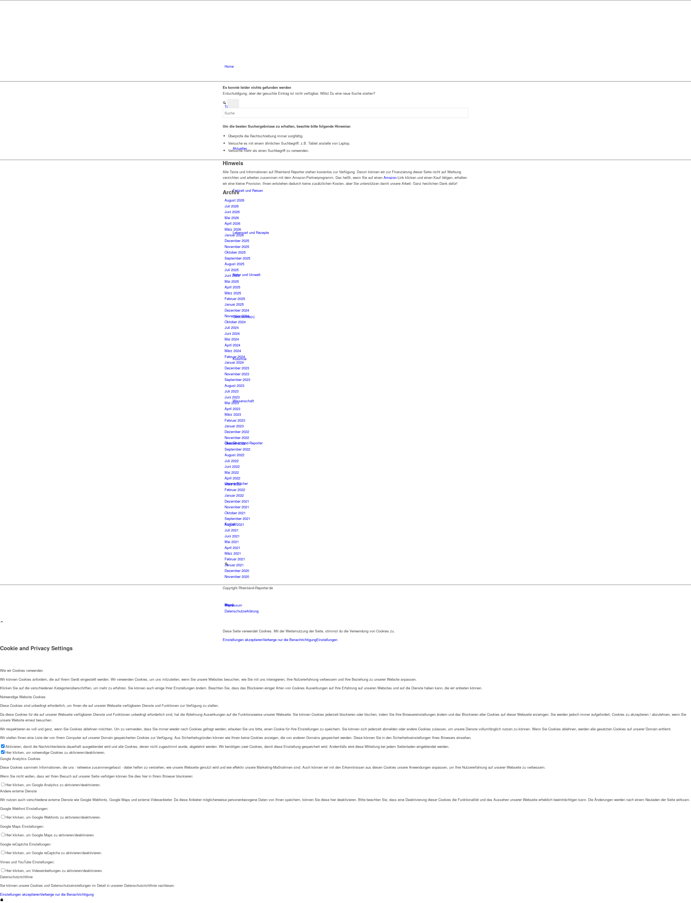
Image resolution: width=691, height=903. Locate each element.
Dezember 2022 (237, 431)
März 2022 (233, 483)
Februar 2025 (235, 298)
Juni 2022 (232, 466)
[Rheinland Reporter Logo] (263, 25)
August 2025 (234, 263)
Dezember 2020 (237, 570)
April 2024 (232, 344)
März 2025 (233, 292)
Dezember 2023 (237, 367)
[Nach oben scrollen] (2, 622)
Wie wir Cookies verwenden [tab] (21, 670)
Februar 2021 (235, 558)
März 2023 (233, 414)
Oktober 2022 (235, 443)
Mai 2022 (232, 472)
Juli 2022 (232, 460)
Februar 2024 (235, 356)
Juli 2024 (232, 327)
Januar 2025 (234, 304)
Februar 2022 (235, 489)
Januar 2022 (234, 495)
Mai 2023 (232, 402)
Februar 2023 (235, 420)
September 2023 (237, 379)
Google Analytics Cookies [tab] (20, 758)
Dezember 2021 (237, 501)
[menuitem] (346, 66)
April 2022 (232, 478)
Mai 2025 (232, 281)
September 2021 (237, 518)
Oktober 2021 (235, 512)
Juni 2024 (232, 333)
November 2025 (237, 246)
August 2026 (234, 200)
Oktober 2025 (235, 252)
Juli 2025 (232, 269)
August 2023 (234, 385)
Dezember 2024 (237, 310)
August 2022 (234, 454)
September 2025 (237, 258)
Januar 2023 (234, 425)
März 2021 (233, 553)
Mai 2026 (232, 217)
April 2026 (232, 223)
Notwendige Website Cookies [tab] (23, 696)
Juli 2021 (232, 530)
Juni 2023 (232, 397)
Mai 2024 (232, 339)
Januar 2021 (234, 564)
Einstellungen (326, 639)
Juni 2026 (232, 211)
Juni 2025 (232, 275)
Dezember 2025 (237, 240)
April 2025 (232, 286)
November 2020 (237, 576)
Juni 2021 (232, 536)
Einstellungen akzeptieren (243, 639)
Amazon (390, 177)
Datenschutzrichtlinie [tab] (16, 876)
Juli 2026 (232, 206)
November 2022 (237, 437)
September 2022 (237, 449)
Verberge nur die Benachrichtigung (289, 639)
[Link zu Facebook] (226, 593)
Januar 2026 (234, 234)
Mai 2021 (232, 541)
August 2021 (234, 524)
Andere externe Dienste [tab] (18, 790)
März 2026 (233, 229)
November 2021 (237, 506)
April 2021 (232, 547)
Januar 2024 (234, 362)
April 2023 (232, 408)
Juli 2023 (232, 391)
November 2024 (237, 315)
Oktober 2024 (235, 321)
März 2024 (233, 350)
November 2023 (237, 373)
